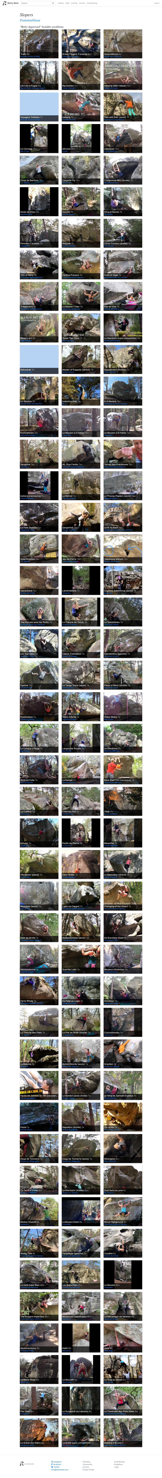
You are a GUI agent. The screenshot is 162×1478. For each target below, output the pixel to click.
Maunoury (108, 1035)
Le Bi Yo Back (113, 527)
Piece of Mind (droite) (117, 685)
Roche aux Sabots (111, 1066)
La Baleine (27, 1064)
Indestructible (71, 401)
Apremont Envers (111, 183)
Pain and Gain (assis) (116, 117)
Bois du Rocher (68, 214)
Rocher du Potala (27, 593)
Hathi (66, 1348)
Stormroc (110, 1001)
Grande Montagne (111, 309)
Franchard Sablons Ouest (31, 309)
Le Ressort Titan (72, 306)
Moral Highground (115, 1222)
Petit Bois (24, 1066)
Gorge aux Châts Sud (71, 309)
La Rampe (68, 780)
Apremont (66, 593)
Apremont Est (26, 214)
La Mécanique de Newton (119, 1316)
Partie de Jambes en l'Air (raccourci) (41, 1095)
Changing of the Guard (117, 906)
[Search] (53, 3)
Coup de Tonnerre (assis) (77, 1159)
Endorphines (29, 433)
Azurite (67, 212)
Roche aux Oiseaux (112, 340)
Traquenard (28, 306)
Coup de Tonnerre (31, 1159)
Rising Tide (27, 1253)
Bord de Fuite (28, 780)
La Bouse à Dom (72, 1222)
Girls (108, 1348)
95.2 (64, 404)
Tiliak (108, 811)
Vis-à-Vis (110, 1127)
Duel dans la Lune (115, 1190)
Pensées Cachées (31, 243)
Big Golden (70, 85)
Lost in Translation (73, 654)
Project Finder (88, 1470)
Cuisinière (108, 214)
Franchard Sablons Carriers (115, 277)
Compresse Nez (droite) (118, 180)
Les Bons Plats (72, 1285)
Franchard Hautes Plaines (31, 277)
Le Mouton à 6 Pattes (117, 433)
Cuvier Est (24, 845)
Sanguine (27, 464)
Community (87, 1464)
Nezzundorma (29, 969)
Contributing (92, 3)
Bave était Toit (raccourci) (119, 780)
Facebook (56, 1464)
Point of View (112, 275)
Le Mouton (112, 1285)
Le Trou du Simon (115, 1379)
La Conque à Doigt (31, 748)
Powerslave (28, 717)
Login (116, 1467)
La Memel (69, 496)
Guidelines (118, 1464)
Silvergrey (111, 1159)
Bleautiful (110, 843)
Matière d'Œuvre (113, 1443)
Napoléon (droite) (73, 1127)
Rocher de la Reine (70, 1129)
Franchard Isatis (111, 88)
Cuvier (65, 151)
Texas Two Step (72, 338)
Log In (156, 3)
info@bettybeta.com (59, 1470)
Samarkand (28, 590)
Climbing (86, 1462)
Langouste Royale (73, 748)
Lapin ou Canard (72, 906)
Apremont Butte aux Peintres (32, 624)
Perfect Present (72, 275)
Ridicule (68, 243)
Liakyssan (111, 149)
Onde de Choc (29, 212)
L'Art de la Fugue (30, 85)
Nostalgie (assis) (30, 906)
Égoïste (25, 685)
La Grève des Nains (32, 1443)
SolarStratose (29, 559)
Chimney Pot (70, 811)
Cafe (67, 3)
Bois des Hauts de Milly (30, 56)
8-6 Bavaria (112, 401)
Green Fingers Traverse (77, 54)
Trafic (25, 54)
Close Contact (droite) (117, 243)
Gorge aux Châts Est (113, 56)
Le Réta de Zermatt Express (120, 1095)
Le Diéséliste (112, 748)
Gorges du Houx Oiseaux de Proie (118, 530)
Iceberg (67, 117)
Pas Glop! (27, 1411)
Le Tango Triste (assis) (75, 685)
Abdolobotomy (29, 1348)
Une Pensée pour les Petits (36, 622)
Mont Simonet (110, 1161)
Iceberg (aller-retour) (117, 85)
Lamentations (70, 590)
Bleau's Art (27, 338)
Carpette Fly (71, 180)
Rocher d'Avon (68, 372)
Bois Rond (66, 1445)
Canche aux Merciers (113, 782)
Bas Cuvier (24, 151)
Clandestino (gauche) (117, 654)
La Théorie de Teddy (74, 622)
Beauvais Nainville (111, 751)
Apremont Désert (27, 435)
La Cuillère (27, 811)
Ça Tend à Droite (31, 1190)
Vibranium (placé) (31, 874)
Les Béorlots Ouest (70, 561)
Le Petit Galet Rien (32, 1285)
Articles (74, 3)
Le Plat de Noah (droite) (76, 1032)
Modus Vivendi (29, 1222)
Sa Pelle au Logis (72, 1001)
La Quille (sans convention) (78, 1443)
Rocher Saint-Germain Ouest (32, 88)
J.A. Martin (25, 183)
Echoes (25, 843)
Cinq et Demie (113, 212)
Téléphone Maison (116, 559)
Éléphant (66, 1414)
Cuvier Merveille (111, 845)
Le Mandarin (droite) (75, 1190)
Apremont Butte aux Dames (115, 404)
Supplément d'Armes (116, 369)
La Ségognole (68, 1035)
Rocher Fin (66, 183)
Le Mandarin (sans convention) (122, 338)
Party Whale (28, 1001)
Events (82, 3)
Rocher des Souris (111, 561)
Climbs (61, 3)
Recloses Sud (68, 340)
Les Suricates (29, 654)
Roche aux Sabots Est (71, 1256)
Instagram (57, 1462)
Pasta (24, 1127)
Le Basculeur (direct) (116, 874)
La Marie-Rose (29, 1379)
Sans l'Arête (70, 874)
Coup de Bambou (31, 180)
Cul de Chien (67, 814)
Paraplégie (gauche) (74, 1253)
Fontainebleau (30, 20)
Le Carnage (28, 149)
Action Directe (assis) (75, 1064)
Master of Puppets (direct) (77, 369)
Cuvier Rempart (68, 88)
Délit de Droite (29, 938)
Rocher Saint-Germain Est (31, 404)
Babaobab (27, 369)
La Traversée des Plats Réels (121, 1411)
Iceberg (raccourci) (32, 496)
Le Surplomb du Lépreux (76, 1411)
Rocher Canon (26, 372)
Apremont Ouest (111, 688)
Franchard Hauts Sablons (73, 277)
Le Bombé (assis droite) (76, 1095)
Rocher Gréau (110, 372)
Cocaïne (110, 1253)
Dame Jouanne (110, 877)
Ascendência (112, 54)
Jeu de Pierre (71, 559)
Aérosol (68, 149)
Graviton (110, 1064)
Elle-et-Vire (111, 306)
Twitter (56, 1467)
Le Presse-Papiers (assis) (120, 496)
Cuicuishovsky (113, 1032)
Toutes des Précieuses (118, 464)
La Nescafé (69, 1379)
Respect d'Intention (115, 969)
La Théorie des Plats (32, 1032)
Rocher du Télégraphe (29, 1161)
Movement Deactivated (76, 1316)
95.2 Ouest (109, 1193)
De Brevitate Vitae (115, 938)
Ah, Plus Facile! (72, 464)
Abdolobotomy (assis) (75, 938)
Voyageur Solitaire (31, 117)
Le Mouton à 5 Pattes (75, 433)
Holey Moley (112, 717)
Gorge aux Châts (27, 530)
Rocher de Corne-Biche (114, 119)
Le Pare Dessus (30, 527)
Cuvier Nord (25, 877)
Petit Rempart (26, 340)
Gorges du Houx (69, 530)
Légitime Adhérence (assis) (120, 590)
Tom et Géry (28, 275)
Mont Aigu (108, 1350)
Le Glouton (27, 401)
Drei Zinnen (109, 246)
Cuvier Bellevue (110, 151)
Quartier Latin (71, 969)
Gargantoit (70, 527)
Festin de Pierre (72, 843)
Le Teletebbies (113, 622)
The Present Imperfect (34, 1316)
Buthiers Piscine (69, 782)
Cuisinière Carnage (70, 56)
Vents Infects (70, 717)
